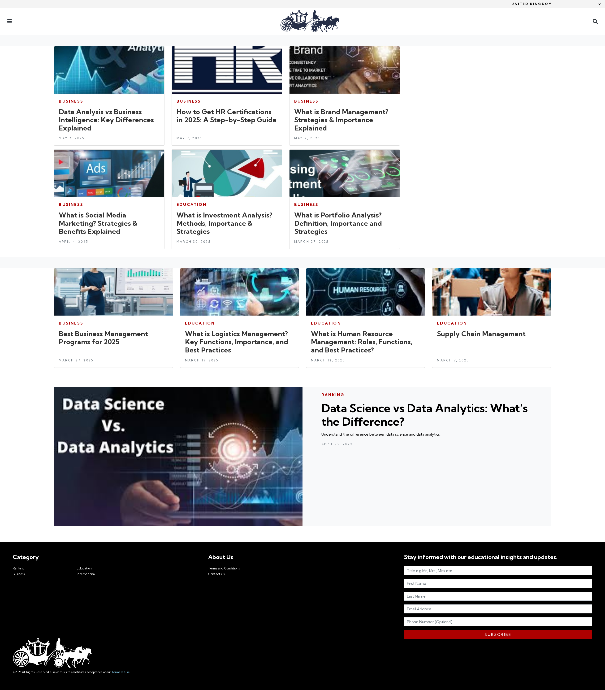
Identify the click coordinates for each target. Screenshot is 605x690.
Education (84, 568)
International (86, 574)
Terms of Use (121, 672)
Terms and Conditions (224, 568)
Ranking (19, 568)
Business (19, 574)
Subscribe (497, 634)
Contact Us (216, 574)
